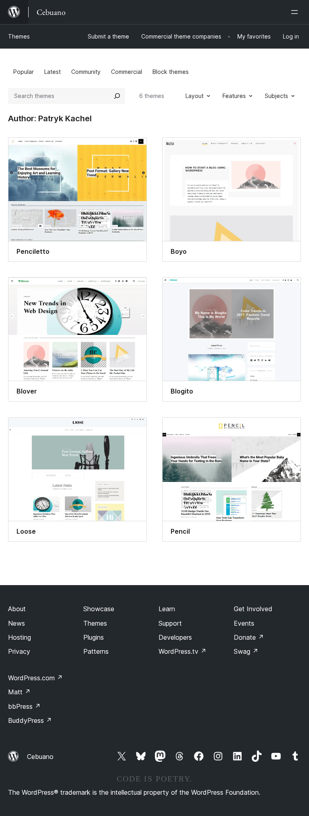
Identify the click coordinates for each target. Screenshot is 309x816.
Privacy (19, 651)
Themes (19, 36)
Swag (246, 651)
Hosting (19, 637)
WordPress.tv (182, 651)
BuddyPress (30, 720)
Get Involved (253, 609)
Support (170, 623)
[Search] (117, 96)
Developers (175, 637)
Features (234, 95)
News (16, 623)
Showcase (98, 609)
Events (244, 623)
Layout (194, 95)
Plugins (93, 637)
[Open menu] (296, 12)
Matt (19, 692)
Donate (249, 637)
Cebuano (40, 757)
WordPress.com (35, 678)
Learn (167, 609)
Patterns (96, 651)
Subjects (276, 95)
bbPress (24, 706)
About (17, 609)
